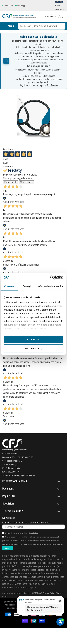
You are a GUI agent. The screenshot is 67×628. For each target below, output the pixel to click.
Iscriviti (7, 548)
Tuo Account (52, 85)
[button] (42, 26)
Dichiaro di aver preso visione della (21, 533)
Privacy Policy (32, 533)
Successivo (26, 182)
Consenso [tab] (9, 286)
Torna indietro (28, 76)
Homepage (41, 85)
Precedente (10, 182)
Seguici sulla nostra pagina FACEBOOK (18, 475)
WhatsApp (21, 5)
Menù (11, 26)
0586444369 (8, 5)
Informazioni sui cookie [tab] (50, 286)
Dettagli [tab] (27, 286)
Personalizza (32, 348)
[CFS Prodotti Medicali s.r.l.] (19, 16)
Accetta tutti (33, 339)
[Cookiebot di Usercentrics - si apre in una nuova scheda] (49, 278)
